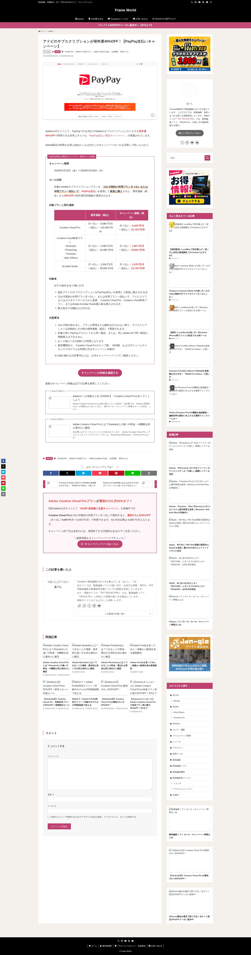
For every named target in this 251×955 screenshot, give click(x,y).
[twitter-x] (192, 2)
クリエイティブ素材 (182, 735)
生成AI (176, 795)
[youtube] (199, 2)
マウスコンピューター (183, 789)
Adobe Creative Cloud (101, 52)
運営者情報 (107, 946)
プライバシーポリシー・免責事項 (131, 946)
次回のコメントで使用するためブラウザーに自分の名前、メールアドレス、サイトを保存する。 (94, 817)
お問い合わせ (156, 946)
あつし (58, 586)
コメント (53, 756)
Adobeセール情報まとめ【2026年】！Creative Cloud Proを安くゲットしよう (111, 398)
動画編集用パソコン (182, 778)
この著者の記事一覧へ (115, 614)
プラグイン (178, 748)
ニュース (177, 742)
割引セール (124, 52)
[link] (79, 606)
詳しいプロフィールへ (190, 133)
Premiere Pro (179, 718)
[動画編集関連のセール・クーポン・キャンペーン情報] (189, 204)
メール (52, 806)
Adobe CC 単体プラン (83, 52)
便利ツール (178, 754)
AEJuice (176, 723)
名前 (51, 794)
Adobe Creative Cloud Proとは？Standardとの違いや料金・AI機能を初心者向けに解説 (111, 426)
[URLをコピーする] (149, 473)
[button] (51, 473)
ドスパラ (177, 784)
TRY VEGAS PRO (186, 119)
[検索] (211, 2)
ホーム (94, 946)
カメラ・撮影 (179, 730)
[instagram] (196, 2)
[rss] (203, 2)
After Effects (179, 712)
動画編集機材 (179, 772)
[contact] (207, 2)
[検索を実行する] (207, 158)
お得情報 (115, 52)
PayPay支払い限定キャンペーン (107, 135)
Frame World (125, 10)
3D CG (176, 695)
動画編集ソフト (180, 766)
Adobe (57, 52)
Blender (177, 701)
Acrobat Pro (69, 52)
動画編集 (177, 760)
